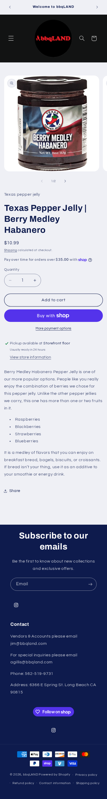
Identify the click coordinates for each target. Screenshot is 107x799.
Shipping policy (88, 783)
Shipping (10, 250)
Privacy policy (86, 774)
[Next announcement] (97, 7)
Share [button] (14, 491)
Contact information (55, 783)
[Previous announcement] (10, 7)
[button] (11, 38)
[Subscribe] (90, 584)
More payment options (53, 328)
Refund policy (23, 783)
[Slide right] (65, 181)
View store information (30, 357)
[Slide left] (42, 181)
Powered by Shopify (54, 774)
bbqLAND (30, 774)
